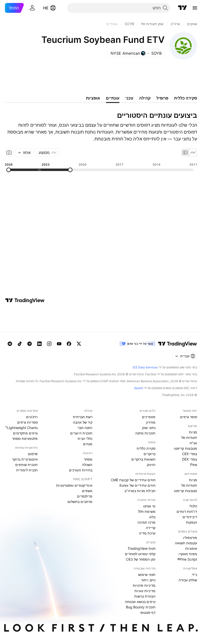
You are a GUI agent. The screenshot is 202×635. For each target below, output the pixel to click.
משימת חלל (146, 511)
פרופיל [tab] (162, 98)
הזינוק (151, 465)
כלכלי (193, 506)
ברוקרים (149, 454)
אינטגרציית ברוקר (25, 459)
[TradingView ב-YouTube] (59, 343)
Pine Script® (187, 559)
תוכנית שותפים (26, 465)
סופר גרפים (188, 417)
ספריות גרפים (27, 422)
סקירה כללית (146, 448)
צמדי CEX (189, 454)
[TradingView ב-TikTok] (19, 343)
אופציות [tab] (93, 98)
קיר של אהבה (82, 422)
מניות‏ (193, 432)
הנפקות (191, 522)
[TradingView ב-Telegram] (29, 343)
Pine (193, 465)
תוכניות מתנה (145, 433)
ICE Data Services (145, 367)
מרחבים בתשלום (79, 501)
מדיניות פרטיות (144, 585)
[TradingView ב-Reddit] (9, 343)
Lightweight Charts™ (21, 428)
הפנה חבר (85, 428)
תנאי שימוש (146, 574)
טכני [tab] (129, 98)
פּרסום (33, 454)
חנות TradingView (141, 548)
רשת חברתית (82, 417)
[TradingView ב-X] (78, 343)
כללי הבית (85, 438)
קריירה (150, 528)
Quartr (138, 388)
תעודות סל (189, 437)
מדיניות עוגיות (145, 591)
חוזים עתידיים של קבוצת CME (133, 480)
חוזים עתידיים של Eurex (137, 485)
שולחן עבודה (188, 580)
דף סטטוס (147, 612)
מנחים (87, 444)
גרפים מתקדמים (25, 433)
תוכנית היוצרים (81, 433)
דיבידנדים (190, 517)
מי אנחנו (149, 506)
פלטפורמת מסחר (25, 438)
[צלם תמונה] (9, 152)
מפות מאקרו (188, 554)
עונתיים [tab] (112, 98)
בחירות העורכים (80, 470)
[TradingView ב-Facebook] (69, 343)
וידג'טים (32, 417)
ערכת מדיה (147, 533)
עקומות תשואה (186, 543)
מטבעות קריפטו (185, 448)
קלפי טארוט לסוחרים (140, 554)
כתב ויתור (148, 580)
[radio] (192, 152)
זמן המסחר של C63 (140, 559)
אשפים (87, 491)
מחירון (150, 422)
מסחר (88, 459)
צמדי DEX (189, 459)
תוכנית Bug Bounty (140, 607)
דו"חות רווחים (187, 511)
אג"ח (193, 443)
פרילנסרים (84, 496)
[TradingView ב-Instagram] (49, 343)
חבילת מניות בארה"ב (139, 491)
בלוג (152, 517)
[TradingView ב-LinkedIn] (39, 343)
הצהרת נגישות (144, 596)
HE (46, 7)
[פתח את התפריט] (195, 8)
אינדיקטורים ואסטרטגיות (74, 485)
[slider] (70, 170)
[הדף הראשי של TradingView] (182, 7)
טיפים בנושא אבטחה (140, 602)
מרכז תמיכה (146, 522)
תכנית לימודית (27, 470)
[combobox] (24, 152)
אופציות (191, 548)
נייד (194, 574)
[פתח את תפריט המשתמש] (32, 8)
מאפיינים (148, 417)
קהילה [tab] (145, 98)
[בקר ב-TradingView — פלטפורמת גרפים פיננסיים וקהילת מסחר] (25, 300)
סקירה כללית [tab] (185, 98)
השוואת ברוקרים (143, 459)
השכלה (87, 465)
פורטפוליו (190, 537)
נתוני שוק (148, 428)
